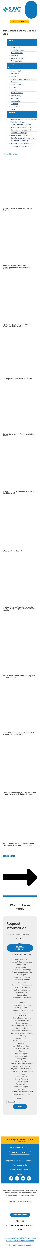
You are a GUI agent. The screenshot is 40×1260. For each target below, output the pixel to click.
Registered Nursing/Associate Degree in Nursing (22, 1011)
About (20, 1174)
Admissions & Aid (20, 1165)
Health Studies (21, 1038)
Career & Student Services (20, 1169)
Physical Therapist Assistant (21, 1069)
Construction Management (22, 985)
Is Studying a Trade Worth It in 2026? (17, 379)
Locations (30, 1161)
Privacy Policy (30, 1238)
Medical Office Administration (22, 1064)
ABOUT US (20, 1221)
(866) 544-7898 (20, 1141)
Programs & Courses (14, 1161)
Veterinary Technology (21, 1094)
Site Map (12, 1245)
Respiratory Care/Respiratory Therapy (22, 1073)
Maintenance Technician (22, 998)
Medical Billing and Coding (21, 1046)
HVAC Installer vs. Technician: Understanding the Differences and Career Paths (16, 267)
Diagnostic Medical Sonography (22, 1057)
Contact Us (8, 1238)
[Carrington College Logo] (12, 1209)
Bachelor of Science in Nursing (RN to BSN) (22, 1034)
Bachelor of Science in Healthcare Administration (21, 1029)
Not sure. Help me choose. (21, 954)
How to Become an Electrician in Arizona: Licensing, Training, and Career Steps (18, 844)
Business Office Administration (21, 962)
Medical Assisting (21, 1061)
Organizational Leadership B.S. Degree (22, 973)
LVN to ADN (22, 1015)
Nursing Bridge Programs (22, 1018)
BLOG (20, 1230)
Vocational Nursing (22, 1020)
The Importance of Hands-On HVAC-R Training (17, 209)
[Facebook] (11, 1178)
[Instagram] (29, 1178)
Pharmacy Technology (21, 1066)
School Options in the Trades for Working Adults (18, 435)
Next (20, 1107)
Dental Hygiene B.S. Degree (21, 1026)
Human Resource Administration (22, 966)
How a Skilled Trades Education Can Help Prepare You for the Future (19, 733)
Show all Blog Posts (11, 154)
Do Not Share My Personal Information (20, 1241)
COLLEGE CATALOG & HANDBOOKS (19, 1225)
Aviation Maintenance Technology (22, 981)
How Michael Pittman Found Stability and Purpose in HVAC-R (19, 676)
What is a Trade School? (12, 551)
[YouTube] (23, 1178)
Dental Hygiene (21, 1084)
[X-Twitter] (17, 1178)
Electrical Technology (22, 987)
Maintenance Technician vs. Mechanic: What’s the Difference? (18, 325)
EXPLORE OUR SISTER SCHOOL (20, 1201)
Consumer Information (24, 1245)
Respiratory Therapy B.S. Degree (22, 1050)
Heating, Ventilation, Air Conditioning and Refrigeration (21, 992)
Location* (20, 1098)
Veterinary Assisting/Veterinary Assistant (22, 1090)
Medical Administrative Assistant (21, 1042)
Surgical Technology (21, 1076)
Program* (20, 943)
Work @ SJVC (19, 1238)
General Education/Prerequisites (22, 1004)
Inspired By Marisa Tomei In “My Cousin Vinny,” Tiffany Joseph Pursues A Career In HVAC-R (19, 608)
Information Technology (22, 970)
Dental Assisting (22, 1082)
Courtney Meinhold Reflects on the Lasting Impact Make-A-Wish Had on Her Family (19, 793)
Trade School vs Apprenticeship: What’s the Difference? (18, 492)
